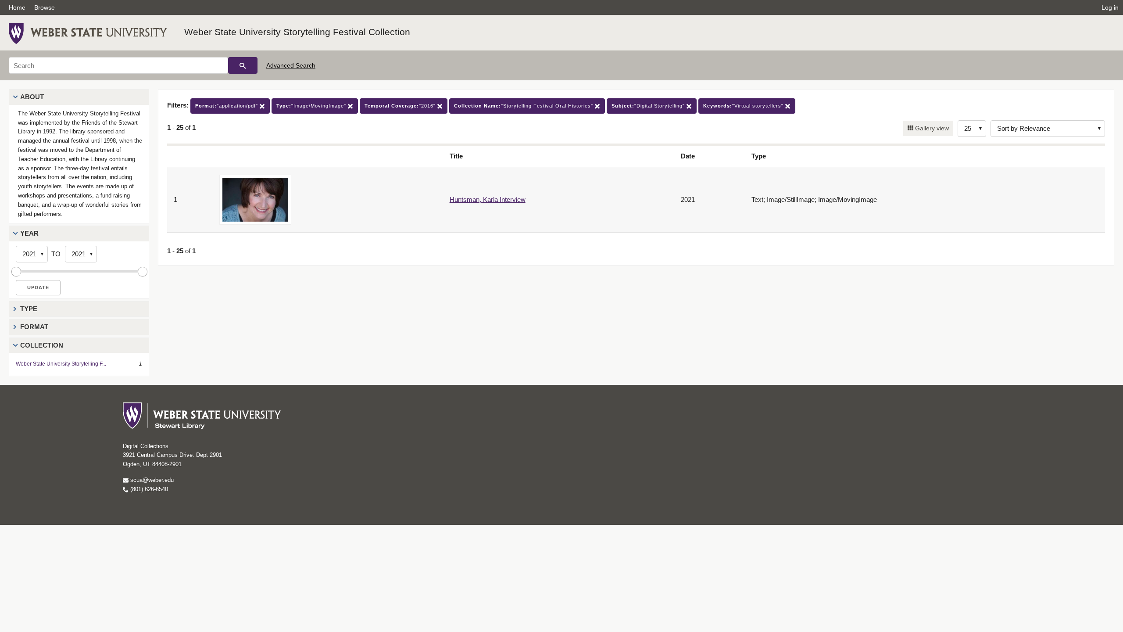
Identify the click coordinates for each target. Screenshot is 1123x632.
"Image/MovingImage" (312, 105)
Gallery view (931, 128)
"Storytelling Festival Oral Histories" (524, 105)
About (32, 97)
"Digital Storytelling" (649, 105)
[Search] (243, 65)
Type (28, 308)
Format (34, 326)
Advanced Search (290, 65)
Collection (41, 345)
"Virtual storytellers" (744, 105)
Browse (44, 7)
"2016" (401, 105)
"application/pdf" (227, 105)
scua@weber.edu (151, 480)
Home (17, 7)
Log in (1110, 7)
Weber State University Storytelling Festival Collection (297, 32)
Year (29, 233)
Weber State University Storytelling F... (61, 364)
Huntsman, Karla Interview (488, 199)
